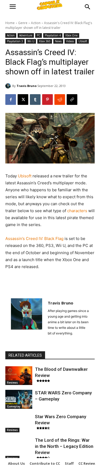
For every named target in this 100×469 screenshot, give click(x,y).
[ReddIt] (59, 99)
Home (10, 23)
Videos (70, 41)
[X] (23, 99)
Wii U (30, 41)
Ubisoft (82, 41)
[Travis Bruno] (8, 86)
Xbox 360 (44, 41)
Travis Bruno (27, 86)
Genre (22, 23)
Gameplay (13, 406)
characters (77, 210)
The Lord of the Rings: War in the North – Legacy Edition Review (64, 446)
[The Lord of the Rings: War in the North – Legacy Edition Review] (18, 446)
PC (38, 35)
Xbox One (71, 35)
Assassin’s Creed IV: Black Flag (34, 238)
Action (36, 23)
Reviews (12, 382)
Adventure (25, 35)
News (58, 41)
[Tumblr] (35, 99)
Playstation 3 (15, 41)
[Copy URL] (72, 99)
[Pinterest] (47, 99)
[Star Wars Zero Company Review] (18, 423)
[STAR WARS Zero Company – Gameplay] (18, 399)
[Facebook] (10, 99)
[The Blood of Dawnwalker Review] (18, 375)
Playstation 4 (53, 35)
